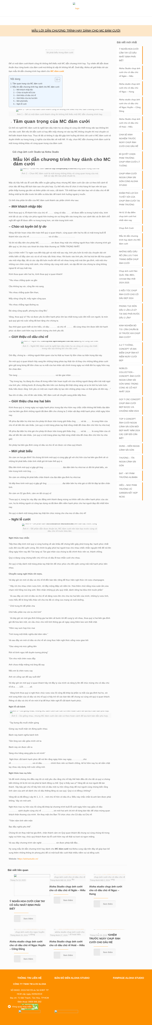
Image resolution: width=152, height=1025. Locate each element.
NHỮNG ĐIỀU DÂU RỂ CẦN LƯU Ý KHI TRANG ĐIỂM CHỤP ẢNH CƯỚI (128, 257)
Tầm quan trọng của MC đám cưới (27, 83)
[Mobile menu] (2, 20)
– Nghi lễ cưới (21, 104)
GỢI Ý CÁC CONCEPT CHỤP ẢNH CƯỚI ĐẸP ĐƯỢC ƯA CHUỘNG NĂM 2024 (130, 405)
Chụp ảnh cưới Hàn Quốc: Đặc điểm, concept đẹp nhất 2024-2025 (128, 277)
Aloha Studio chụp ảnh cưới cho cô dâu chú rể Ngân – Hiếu (129, 72)
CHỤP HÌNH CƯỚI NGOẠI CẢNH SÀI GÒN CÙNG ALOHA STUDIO (128, 179)
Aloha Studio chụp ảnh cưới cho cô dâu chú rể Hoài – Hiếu (129, 123)
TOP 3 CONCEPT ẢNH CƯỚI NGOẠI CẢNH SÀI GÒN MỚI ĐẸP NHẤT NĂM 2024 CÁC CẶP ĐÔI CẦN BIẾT (129, 428)
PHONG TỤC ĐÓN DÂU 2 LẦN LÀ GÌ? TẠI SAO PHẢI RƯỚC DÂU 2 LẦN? (129, 312)
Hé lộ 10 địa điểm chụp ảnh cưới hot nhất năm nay (127, 216)
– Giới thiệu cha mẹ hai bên (26, 98)
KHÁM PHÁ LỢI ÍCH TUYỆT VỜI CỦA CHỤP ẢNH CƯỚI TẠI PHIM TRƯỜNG (129, 199)
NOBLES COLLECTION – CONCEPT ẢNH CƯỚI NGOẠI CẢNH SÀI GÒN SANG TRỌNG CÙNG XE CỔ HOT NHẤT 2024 (129, 380)
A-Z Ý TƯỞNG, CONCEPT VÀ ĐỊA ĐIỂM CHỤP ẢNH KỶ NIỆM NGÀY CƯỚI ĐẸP (129, 353)
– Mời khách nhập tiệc (24, 90)
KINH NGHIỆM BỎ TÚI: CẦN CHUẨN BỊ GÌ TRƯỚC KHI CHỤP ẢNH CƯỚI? (129, 331)
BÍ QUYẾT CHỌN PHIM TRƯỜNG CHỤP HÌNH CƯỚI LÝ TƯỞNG (129, 160)
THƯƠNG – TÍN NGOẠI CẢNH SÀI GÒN (127, 462)
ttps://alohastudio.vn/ (28, 859)
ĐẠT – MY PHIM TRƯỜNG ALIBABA (128, 475)
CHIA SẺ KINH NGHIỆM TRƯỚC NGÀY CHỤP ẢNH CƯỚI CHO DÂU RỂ (104, 938)
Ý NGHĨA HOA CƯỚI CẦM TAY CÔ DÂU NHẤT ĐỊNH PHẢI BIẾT (27, 905)
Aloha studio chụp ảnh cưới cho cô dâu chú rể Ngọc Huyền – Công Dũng (28, 945)
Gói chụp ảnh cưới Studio (26, 152)
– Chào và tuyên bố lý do (25, 93)
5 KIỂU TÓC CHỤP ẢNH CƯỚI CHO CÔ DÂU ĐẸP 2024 (128, 294)
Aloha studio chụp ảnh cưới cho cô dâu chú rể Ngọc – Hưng (105, 890)
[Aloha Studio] (76, 8)
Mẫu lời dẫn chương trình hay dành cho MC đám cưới (35, 87)
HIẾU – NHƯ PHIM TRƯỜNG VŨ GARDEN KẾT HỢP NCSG (128, 491)
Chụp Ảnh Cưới (126, 228)
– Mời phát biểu (21, 101)
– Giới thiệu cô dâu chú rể (25, 95)
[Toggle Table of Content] (56, 79)
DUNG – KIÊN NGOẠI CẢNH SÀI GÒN (129, 448)
